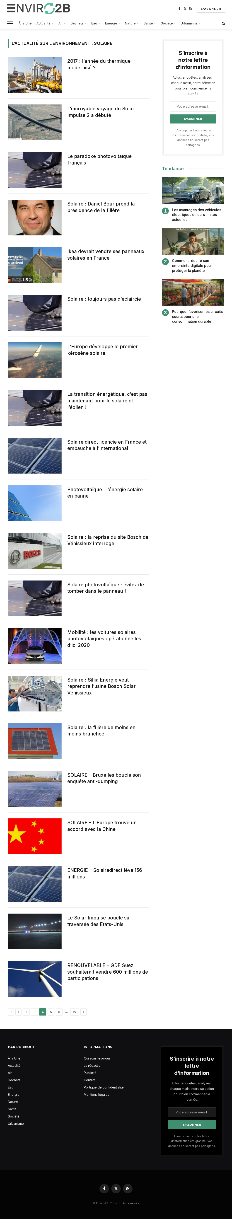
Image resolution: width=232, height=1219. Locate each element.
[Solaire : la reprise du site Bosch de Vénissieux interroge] (35, 551)
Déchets (77, 23)
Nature (130, 23)
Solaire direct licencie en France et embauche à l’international (107, 445)
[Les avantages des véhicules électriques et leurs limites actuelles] (193, 190)
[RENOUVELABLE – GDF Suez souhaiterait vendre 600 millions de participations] (35, 979)
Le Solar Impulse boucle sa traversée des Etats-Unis (98, 921)
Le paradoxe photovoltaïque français (99, 159)
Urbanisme (189, 23)
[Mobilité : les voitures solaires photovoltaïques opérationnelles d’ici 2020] (35, 646)
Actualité (43, 23)
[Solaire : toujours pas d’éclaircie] (35, 313)
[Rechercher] (223, 23)
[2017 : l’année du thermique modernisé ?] (35, 75)
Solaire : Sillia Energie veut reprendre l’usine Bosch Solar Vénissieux (101, 686)
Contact (89, 1080)
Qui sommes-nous (97, 1058)
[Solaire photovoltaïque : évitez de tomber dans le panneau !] (35, 598)
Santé (148, 23)
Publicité (90, 1073)
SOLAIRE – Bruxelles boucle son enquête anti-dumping (104, 778)
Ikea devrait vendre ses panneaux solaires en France (106, 255)
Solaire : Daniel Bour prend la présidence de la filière (101, 207)
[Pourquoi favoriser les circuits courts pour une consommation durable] (193, 292)
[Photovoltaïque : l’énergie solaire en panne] (35, 503)
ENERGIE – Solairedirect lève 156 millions (104, 873)
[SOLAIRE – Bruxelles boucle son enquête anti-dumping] (35, 789)
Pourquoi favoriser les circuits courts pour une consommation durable (197, 316)
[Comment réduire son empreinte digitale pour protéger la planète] (193, 241)
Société (167, 23)
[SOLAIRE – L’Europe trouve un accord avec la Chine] (35, 836)
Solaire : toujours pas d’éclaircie (104, 299)
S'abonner (211, 8)
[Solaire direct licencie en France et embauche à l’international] (35, 456)
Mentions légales (96, 1094)
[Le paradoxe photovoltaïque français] (35, 170)
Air (60, 23)
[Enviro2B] (39, 9)
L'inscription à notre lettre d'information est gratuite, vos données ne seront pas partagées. (192, 1141)
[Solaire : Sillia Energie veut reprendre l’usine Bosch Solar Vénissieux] (35, 693)
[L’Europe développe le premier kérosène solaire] (35, 360)
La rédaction (93, 1065)
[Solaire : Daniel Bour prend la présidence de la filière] (35, 217)
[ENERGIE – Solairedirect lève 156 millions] (35, 884)
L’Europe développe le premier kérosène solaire (102, 350)
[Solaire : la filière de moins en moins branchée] (35, 741)
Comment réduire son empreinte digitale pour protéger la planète (192, 265)
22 (75, 1012)
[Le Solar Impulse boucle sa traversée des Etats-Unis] (35, 931)
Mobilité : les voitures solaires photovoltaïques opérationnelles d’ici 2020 (104, 638)
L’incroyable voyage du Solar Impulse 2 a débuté (100, 112)
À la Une (25, 23)
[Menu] (10, 23)
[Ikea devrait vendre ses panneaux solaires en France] (35, 265)
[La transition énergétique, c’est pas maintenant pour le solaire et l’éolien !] (35, 408)
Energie (111, 23)
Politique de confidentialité (104, 1087)
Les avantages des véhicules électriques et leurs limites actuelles (196, 215)
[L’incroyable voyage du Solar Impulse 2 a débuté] (35, 122)
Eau (94, 23)
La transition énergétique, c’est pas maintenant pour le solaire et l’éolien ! (107, 400)
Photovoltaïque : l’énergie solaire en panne (105, 493)
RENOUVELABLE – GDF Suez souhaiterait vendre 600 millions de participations (107, 972)
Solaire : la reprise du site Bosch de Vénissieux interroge (107, 540)
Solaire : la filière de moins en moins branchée (101, 731)
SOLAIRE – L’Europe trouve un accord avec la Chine (102, 826)
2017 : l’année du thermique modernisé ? (98, 64)
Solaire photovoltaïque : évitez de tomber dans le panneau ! (105, 588)
